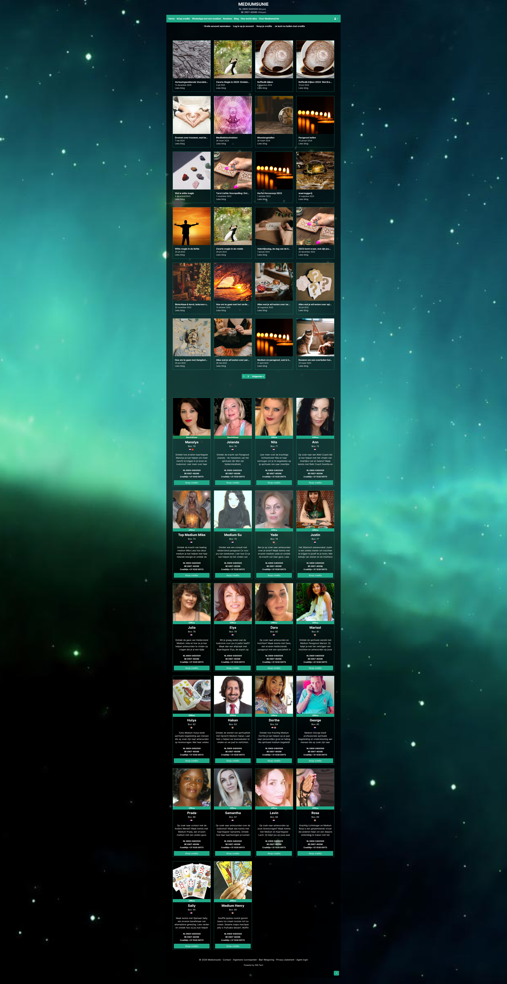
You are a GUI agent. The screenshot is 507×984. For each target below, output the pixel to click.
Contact (227, 959)
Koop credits (183, 18)
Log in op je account (243, 26)
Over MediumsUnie (269, 18)
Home (171, 18)
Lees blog (180, 88)
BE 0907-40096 (249, 12)
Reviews (227, 18)
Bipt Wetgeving (266, 959)
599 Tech (259, 965)
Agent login (302, 959)
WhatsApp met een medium (206, 18)
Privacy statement (285, 959)
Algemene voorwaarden (245, 959)
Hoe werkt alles (249, 18)
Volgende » (258, 376)
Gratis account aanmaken (217, 26)
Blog (236, 18)
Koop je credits (264, 26)
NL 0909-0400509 (248, 9)
